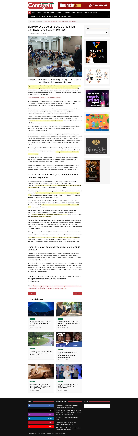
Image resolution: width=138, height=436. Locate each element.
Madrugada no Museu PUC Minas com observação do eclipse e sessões (40, 323)
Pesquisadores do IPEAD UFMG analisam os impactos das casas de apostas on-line (69, 323)
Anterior (33, 293)
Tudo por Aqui (62, 16)
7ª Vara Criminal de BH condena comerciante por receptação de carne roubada (68, 428)
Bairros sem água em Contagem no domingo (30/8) (67, 418)
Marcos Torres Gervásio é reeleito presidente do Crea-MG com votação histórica (68, 386)
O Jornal (39, 12)
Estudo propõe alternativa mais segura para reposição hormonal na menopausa (67, 406)
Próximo (77, 293)
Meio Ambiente (88, 12)
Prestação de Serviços (34, 16)
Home (33, 12)
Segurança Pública (52, 16)
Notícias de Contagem (48, 12)
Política (95, 12)
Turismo (69, 16)
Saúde (43, 16)
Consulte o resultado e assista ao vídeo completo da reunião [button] (44, 97)
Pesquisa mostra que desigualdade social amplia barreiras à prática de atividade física (41, 352)
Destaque (58, 12)
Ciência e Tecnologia (77, 12)
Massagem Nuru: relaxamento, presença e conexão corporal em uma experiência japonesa (40, 386)
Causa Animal (66, 12)
